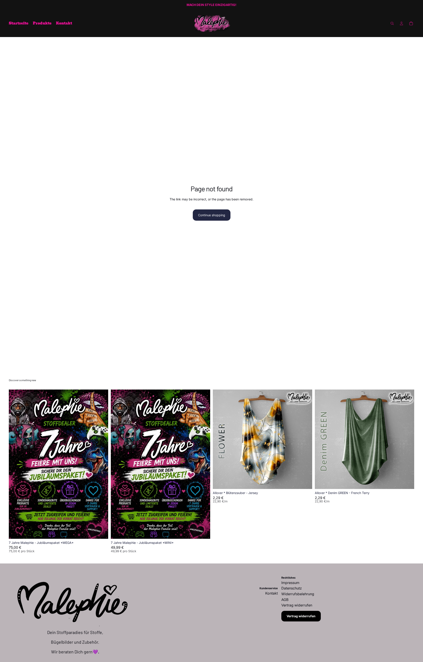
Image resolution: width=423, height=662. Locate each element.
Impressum (290, 582)
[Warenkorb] (411, 23)
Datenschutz (291, 588)
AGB (284, 599)
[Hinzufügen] (101, 532)
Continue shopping (211, 215)
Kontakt (271, 593)
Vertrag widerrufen (301, 616)
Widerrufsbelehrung (297, 594)
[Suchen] (392, 23)
